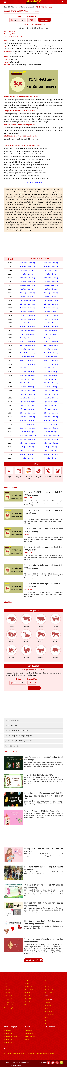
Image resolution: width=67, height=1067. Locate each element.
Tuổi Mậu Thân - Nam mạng (44, 7)
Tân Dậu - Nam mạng (28, 394)
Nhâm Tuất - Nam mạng (27, 398)
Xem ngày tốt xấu (8, 998)
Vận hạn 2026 (28, 995)
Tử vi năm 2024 (8, 1042)
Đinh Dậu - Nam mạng (27, 304)
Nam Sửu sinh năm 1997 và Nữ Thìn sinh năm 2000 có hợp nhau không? (43, 922)
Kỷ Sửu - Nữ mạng (51, 274)
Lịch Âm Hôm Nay (14, 720)
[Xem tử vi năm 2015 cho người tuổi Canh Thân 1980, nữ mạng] (13, 556)
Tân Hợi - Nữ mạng (51, 356)
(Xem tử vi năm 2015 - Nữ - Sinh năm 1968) (33, 28)
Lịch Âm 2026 (12, 725)
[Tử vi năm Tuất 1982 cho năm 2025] (13, 788)
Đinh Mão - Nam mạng (27, 417)
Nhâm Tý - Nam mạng (27, 360)
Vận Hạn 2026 (33, 666)
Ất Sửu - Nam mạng (27, 409)
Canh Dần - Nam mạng (27, 278)
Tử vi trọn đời (28, 1005)
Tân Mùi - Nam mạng (27, 432)
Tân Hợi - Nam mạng (27, 356)
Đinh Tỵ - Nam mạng (27, 379)
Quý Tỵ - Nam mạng (27, 289)
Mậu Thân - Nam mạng (27, 345)
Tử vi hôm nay (7, 1030)
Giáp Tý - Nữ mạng (51, 405)
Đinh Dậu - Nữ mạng (51, 304)
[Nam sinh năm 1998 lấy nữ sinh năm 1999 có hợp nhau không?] (13, 916)
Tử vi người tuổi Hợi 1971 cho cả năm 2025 (41, 811)
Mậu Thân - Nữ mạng (51, 345)
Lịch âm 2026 (7, 989)
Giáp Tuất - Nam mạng (27, 443)
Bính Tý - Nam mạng (27, 450)
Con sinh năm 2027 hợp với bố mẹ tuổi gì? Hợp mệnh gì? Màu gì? (43, 940)
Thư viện (27, 1027)
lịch (5, 1053)
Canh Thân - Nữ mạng (51, 390)
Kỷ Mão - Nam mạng (27, 458)
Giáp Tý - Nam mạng (27, 405)
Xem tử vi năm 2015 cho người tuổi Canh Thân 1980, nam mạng (43, 530)
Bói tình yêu (48, 1020)
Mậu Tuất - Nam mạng (27, 308)
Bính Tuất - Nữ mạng (51, 263)
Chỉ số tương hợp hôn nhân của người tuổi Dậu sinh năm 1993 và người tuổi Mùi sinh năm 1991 (43, 796)
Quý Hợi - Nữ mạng (51, 402)
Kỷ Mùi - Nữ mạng (51, 387)
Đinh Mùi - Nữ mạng (51, 341)
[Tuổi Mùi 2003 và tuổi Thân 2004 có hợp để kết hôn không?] (13, 770)
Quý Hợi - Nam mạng (28, 402)
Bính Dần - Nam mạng (27, 413)
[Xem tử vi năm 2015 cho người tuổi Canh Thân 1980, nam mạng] (13, 537)
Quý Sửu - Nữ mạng (51, 364)
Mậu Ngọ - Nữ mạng (51, 383)
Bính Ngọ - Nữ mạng (51, 338)
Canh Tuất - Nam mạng (27, 353)
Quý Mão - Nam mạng (27, 326)
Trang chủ (7, 7)
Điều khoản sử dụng (15, 1065)
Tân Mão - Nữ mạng (51, 281)
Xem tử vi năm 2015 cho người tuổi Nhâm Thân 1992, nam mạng (43, 566)
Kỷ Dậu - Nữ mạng (51, 349)
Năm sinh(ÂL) (31, 16)
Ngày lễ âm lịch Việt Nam (10, 1005)
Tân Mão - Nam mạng (27, 281)
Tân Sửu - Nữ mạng (51, 319)
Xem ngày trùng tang (9, 1002)
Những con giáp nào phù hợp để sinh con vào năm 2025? (43, 850)
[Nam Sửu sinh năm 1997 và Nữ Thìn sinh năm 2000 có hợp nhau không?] (13, 934)
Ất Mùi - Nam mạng (27, 296)
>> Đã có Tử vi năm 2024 (33, 182)
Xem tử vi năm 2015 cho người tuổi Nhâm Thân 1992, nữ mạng (43, 585)
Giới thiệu (6, 1065)
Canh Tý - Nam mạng (28, 315)
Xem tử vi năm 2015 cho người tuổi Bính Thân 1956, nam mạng (43, 493)
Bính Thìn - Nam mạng (27, 375)
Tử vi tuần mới (28, 983)
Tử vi (12, 7)
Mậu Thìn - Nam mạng (27, 420)
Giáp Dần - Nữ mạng (51, 368)
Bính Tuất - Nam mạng (27, 263)
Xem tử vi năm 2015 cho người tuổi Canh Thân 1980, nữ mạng (43, 548)
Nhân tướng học (50, 1027)
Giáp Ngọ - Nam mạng (27, 293)
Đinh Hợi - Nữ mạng (51, 266)
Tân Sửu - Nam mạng (28, 319)
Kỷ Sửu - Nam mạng (27, 274)
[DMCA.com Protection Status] (61, 1064)
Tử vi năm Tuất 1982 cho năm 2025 (38, 775)
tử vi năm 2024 (24, 1053)
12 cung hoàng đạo (10, 1027)
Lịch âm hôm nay (8, 986)
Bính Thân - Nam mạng (27, 300)
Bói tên (46, 1017)
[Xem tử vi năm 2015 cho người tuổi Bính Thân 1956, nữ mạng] (13, 519)
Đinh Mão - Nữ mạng (51, 417)
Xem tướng (47, 1002)
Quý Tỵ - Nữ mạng (51, 289)
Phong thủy (48, 977)
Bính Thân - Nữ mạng (51, 300)
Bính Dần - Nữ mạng (51, 413)
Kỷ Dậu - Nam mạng (27, 349)
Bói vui (47, 996)
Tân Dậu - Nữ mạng (51, 394)
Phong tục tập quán (8, 1008)
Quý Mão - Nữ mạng (51, 326)
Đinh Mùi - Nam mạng (27, 341)
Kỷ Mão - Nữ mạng (51, 458)
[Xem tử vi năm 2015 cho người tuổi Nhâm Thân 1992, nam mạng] (13, 574)
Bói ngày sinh (48, 1005)
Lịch (5, 977)
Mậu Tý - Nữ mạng (51, 270)
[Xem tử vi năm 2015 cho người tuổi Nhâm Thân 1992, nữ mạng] (13, 592)
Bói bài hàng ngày (49, 1023)
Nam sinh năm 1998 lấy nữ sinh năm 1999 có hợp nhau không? (43, 904)
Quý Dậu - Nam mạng (27, 439)
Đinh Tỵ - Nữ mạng (51, 379)
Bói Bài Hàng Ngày (14, 746)
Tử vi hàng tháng (8, 1039)
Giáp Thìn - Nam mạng (27, 330)
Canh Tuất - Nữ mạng (51, 353)
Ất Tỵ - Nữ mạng (51, 334)
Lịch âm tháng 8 (8, 995)
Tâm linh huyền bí (29, 1033)
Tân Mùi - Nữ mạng (51, 432)
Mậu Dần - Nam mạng (27, 454)
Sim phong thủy (48, 992)
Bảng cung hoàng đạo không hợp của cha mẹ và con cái (43, 868)
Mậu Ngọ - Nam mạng (27, 383)
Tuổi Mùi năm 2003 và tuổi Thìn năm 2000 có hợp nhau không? (43, 886)
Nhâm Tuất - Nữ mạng (51, 398)
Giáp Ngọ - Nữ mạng (51, 293)
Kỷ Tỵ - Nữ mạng (51, 424)
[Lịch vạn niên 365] (33, 3)
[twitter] (53, 1064)
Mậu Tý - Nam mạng (27, 270)
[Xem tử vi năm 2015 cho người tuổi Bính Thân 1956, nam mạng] (13, 501)
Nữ (23, 20)
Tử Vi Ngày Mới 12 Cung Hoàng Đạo (20, 736)
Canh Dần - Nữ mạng (51, 278)
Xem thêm (33, 464)
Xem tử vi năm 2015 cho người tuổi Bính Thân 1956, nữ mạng (43, 511)
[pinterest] (57, 1064)
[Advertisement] (33, 243)
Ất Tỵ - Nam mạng (28, 334)
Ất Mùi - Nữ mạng (51, 296)
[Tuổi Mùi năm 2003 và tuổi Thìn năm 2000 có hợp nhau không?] (13, 898)
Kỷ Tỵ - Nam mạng (27, 424)
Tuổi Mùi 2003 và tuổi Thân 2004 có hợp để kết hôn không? (43, 758)
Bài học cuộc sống (29, 1030)
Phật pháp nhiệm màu (30, 1036)
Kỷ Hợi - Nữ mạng (51, 311)
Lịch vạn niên (7, 980)
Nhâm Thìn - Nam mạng (27, 285)
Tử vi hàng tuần (8, 1033)
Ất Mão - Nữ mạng (51, 372)
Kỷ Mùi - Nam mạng (27, 387)
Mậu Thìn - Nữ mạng (51, 420)
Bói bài (46, 1008)
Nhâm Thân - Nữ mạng (51, 435)
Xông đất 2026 (28, 998)
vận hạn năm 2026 (36, 1053)
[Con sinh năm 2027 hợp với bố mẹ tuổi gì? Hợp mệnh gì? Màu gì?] (13, 952)
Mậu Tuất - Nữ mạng (51, 308)
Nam (14, 20)
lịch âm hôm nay (13, 1053)
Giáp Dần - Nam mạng (27, 368)
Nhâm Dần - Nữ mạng (51, 323)
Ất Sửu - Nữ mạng (51, 409)
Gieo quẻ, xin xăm (49, 1014)
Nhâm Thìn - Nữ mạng (51, 285)
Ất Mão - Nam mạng (27, 372)
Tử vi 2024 (27, 992)
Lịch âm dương (7, 983)
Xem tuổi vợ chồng (49, 989)
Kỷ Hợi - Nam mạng (27, 311)
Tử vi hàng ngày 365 (29, 980)
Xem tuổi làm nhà (49, 980)
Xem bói (47, 999)
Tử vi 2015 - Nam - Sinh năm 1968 (33, 25)
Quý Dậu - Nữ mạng (51, 439)
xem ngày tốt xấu (48, 1053)
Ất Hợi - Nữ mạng (51, 447)
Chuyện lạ (27, 1039)
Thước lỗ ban (48, 983)
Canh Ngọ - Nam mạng (27, 428)
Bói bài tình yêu (48, 1011)
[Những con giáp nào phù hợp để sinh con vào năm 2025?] (13, 861)
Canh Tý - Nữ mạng (51, 315)
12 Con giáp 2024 (34, 611)
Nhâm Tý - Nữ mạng (51, 360)
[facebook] (49, 1064)
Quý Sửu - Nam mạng (27, 364)
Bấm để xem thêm (32, 960)
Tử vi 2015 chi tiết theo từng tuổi (25, 7)
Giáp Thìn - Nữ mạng (51, 330)
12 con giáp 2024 (29, 989)
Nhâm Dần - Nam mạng (27, 323)
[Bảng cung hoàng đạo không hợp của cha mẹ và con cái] (13, 880)
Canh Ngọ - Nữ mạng (51, 428)
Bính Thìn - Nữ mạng (51, 375)
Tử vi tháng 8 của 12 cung (10, 1036)
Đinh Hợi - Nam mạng (27, 266)
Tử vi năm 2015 (28, 497)
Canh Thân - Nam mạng (27, 390)
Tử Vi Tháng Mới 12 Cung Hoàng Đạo (20, 741)
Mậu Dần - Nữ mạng (51, 454)
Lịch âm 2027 (7, 992)
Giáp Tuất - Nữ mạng (51, 443)
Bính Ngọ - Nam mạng (27, 338)
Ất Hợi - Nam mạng (27, 447)
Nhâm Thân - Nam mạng (28, 435)
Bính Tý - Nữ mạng (51, 450)
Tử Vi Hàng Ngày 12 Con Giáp (18, 730)
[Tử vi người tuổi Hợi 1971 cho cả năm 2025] (13, 824)
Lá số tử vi (27, 1002)
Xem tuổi (47, 986)
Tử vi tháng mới (28, 986)
